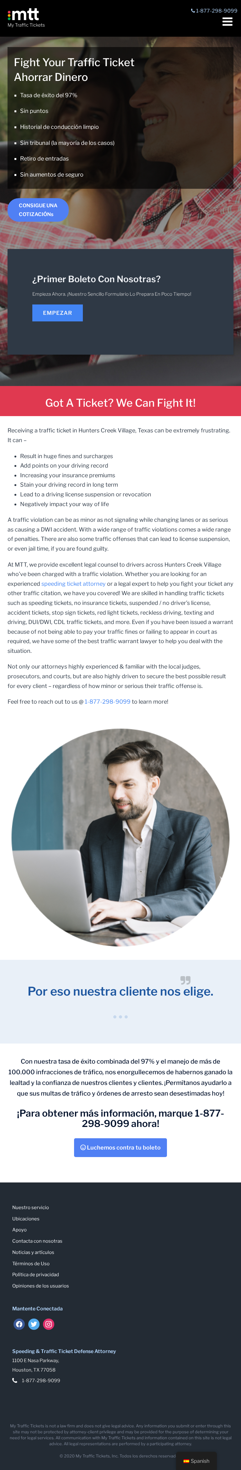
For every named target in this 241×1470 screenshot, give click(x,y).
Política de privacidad (35, 1274)
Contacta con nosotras (37, 1241)
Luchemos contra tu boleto (123, 1147)
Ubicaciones (26, 1219)
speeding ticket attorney (73, 583)
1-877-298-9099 (108, 701)
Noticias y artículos (33, 1252)
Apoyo (19, 1230)
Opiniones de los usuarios (40, 1286)
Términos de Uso (31, 1263)
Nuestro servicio (30, 1207)
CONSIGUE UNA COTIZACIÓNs (38, 210)
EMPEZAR (57, 313)
